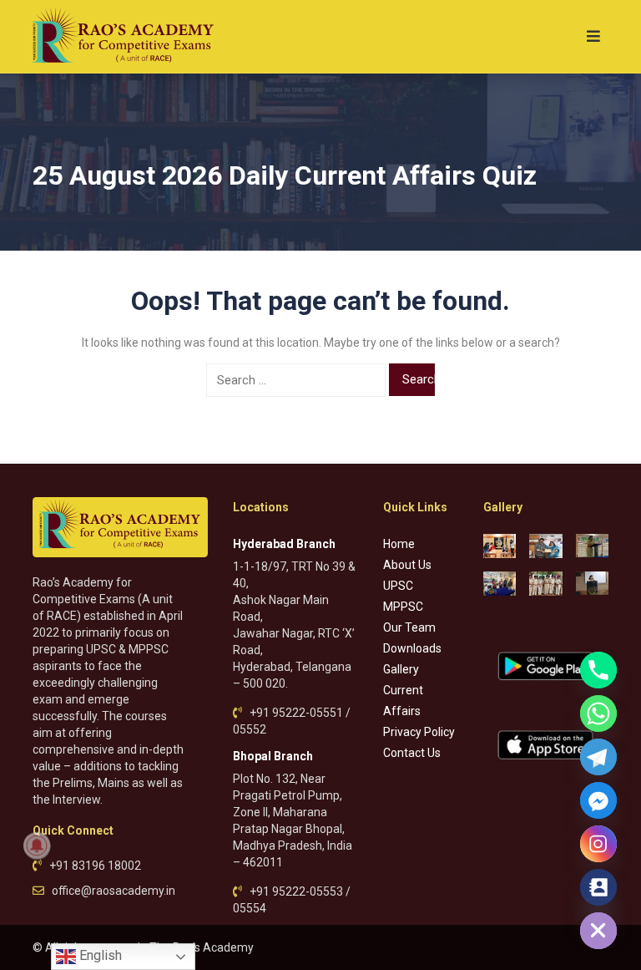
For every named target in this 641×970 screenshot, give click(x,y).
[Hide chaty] (598, 930)
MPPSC (403, 606)
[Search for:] (296, 380)
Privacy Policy (419, 732)
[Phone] (598, 670)
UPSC (398, 585)
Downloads (412, 648)
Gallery (401, 669)
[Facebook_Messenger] (598, 800)
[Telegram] (598, 757)
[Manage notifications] (36, 845)
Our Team (409, 627)
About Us (407, 564)
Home (399, 544)
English (99, 955)
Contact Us (412, 752)
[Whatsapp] (598, 713)
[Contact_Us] (598, 887)
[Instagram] (598, 843)
